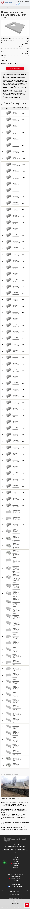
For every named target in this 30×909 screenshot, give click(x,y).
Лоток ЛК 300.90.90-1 (16, 364)
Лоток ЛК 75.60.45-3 (15, 492)
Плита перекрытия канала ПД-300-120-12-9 (16, 553)
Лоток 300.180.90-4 (16, 138)
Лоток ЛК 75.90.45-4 (15, 422)
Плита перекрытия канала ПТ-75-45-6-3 (17, 713)
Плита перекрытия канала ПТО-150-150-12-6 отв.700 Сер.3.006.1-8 (16, 577)
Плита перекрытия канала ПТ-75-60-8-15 (17, 649)
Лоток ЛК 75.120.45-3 (16, 396)
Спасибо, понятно (15, 903)
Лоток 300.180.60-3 (16, 184)
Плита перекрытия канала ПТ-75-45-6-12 (17, 701)
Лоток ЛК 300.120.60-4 (16, 338)
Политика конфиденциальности (15, 906)
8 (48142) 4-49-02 (23, 2)
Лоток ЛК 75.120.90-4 (16, 319)
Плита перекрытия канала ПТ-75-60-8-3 (17, 656)
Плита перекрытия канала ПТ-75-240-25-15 (17, 733)
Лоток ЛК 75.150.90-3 (16, 216)
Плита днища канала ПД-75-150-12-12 (17, 512)
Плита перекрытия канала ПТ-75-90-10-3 (17, 636)
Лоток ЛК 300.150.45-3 (16, 267)
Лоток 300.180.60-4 (16, 190)
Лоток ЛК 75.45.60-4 (15, 479)
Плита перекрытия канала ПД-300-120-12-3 (16, 546)
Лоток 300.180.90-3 (16, 132)
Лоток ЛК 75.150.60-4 (16, 196)
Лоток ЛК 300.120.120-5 (16, 248)
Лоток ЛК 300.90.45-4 (16, 447)
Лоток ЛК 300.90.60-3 (16, 402)
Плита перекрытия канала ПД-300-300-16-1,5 (16, 560)
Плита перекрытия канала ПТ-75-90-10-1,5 (17, 675)
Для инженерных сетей (12, 7)
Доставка (16, 859)
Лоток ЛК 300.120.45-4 (16, 389)
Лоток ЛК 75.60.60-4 (15, 434)
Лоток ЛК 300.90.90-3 (16, 370)
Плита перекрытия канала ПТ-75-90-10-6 (17, 643)
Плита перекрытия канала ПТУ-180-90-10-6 (16, 609)
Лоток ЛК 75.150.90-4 (16, 151)
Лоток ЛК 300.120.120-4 (16, 241)
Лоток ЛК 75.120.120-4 (16, 254)
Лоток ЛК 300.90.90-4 (16, 377)
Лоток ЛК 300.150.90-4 (16, 209)
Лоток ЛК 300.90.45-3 (16, 441)
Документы (16, 863)
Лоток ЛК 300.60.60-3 (16, 499)
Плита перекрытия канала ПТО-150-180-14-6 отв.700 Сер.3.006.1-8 (16, 586)
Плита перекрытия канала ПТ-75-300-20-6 (17, 681)
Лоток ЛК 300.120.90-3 (16, 299)
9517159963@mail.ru (17, 895)
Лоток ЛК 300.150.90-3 (16, 203)
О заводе (15, 865)
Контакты (15, 867)
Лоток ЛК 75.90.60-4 (15, 357)
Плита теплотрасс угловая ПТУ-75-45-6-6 (16, 531)
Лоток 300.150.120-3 (16, 158)
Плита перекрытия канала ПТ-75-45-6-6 (17, 720)
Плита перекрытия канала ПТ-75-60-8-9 (17, 668)
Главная (3, 7)
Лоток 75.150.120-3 (16, 171)
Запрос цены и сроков (15, 68)
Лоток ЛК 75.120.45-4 (16, 325)
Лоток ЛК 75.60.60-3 (15, 428)
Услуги (16, 861)
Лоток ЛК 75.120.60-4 (16, 293)
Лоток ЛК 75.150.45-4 (16, 286)
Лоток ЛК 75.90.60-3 (15, 351)
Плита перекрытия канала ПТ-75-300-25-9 (17, 694)
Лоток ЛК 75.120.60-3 (16, 344)
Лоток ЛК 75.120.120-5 (16, 261)
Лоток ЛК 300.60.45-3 (16, 486)
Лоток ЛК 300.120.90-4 (16, 306)
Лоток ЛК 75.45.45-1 (15, 454)
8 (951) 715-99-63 (24, 4)
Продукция (16, 857)
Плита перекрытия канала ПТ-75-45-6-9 (17, 726)
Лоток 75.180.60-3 (16, 119)
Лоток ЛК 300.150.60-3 (16, 222)
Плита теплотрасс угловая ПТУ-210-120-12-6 (16, 616)
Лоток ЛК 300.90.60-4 (16, 409)
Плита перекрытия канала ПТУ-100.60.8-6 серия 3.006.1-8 (16, 601)
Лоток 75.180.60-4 (16, 126)
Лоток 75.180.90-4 (16, 113)
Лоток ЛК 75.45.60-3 (15, 473)
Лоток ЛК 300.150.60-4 (16, 229)
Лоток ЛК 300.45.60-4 (16, 467)
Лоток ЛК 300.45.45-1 (16, 524)
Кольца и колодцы (16, 870)
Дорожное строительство (15, 874)
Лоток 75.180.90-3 (16, 145)
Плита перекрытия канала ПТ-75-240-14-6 (17, 765)
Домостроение (15, 876)
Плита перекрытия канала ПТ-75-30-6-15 (17, 739)
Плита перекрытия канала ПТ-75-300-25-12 (17, 688)
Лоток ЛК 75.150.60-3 (16, 235)
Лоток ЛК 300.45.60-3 (16, 460)
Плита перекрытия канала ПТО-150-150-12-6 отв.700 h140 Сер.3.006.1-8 (16, 568)
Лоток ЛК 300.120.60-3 (16, 331)
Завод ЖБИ (7, 846)
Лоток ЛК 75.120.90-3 (16, 312)
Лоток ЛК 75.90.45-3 (15, 415)
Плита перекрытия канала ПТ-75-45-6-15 (17, 707)
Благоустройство (16, 878)
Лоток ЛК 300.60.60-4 (16, 505)
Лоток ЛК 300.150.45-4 (16, 274)
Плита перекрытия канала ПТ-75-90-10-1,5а (17, 630)
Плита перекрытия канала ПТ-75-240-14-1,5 (17, 752)
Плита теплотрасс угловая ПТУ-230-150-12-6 (16, 623)
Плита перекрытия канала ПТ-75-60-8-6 (17, 662)
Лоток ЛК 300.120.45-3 (16, 383)
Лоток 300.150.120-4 (16, 164)
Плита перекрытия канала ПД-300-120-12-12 (16, 538)
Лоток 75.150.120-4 (16, 177)
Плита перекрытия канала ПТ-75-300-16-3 (17, 746)
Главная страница (16, 855)
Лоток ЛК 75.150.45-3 (16, 280)
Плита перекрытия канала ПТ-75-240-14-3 (17, 758)
